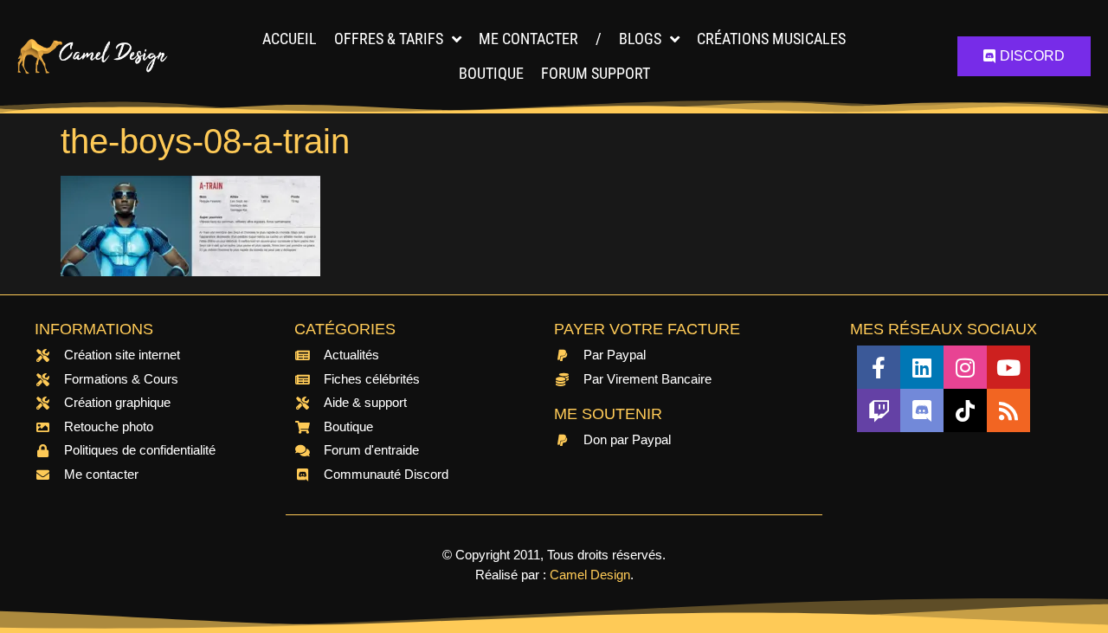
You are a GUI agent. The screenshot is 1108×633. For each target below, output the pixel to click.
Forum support (595, 73)
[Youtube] (1008, 367)
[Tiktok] (965, 410)
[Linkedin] (922, 367)
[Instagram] (965, 367)
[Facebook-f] (878, 367)
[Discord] (922, 410)
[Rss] (1008, 410)
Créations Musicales (771, 38)
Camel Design (590, 574)
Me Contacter (528, 38)
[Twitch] (878, 410)
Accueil (289, 38)
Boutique (491, 73)
